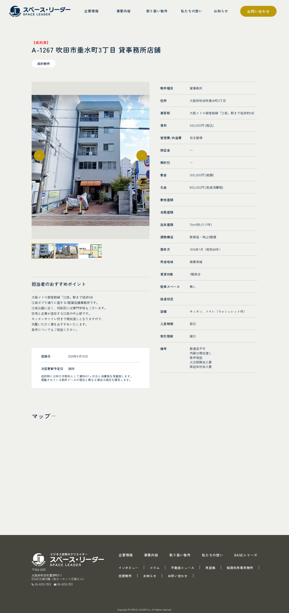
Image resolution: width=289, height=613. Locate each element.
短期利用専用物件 (240, 567)
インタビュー (128, 567)
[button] (141, 155)
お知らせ (149, 576)
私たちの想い (212, 555)
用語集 (210, 567)
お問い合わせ (258, 11)
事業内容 (151, 555)
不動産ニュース (182, 567)
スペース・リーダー (40, 11)
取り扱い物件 (180, 555)
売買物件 (125, 576)
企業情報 (126, 555)
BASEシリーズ (245, 555)
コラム (155, 567)
